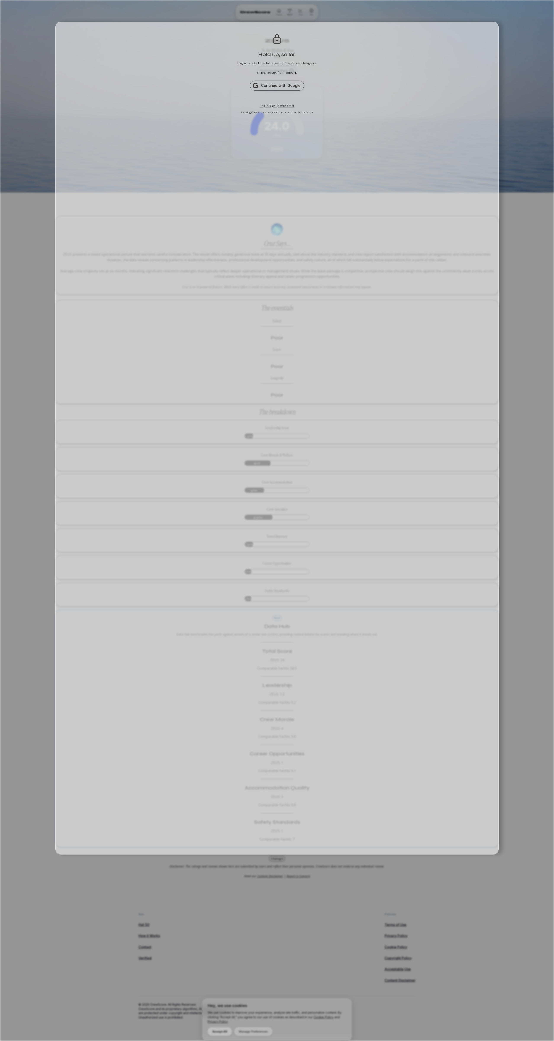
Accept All (219, 1031)
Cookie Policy (323, 1017)
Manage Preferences (253, 1031)
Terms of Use (305, 112)
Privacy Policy (218, 1021)
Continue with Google (281, 85)
